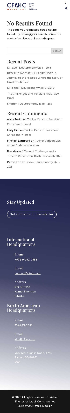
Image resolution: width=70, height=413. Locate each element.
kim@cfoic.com (25, 339)
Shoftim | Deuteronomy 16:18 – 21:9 (29, 103)
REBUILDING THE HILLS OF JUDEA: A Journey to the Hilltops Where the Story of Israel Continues (35, 78)
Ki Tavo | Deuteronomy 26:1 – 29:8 (29, 67)
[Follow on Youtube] (39, 227)
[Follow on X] (30, 227)
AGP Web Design (40, 405)
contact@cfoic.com (28, 273)
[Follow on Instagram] (20, 227)
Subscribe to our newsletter (31, 214)
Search (57, 50)
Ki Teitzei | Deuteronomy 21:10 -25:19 (30, 87)
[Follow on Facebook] (11, 227)
